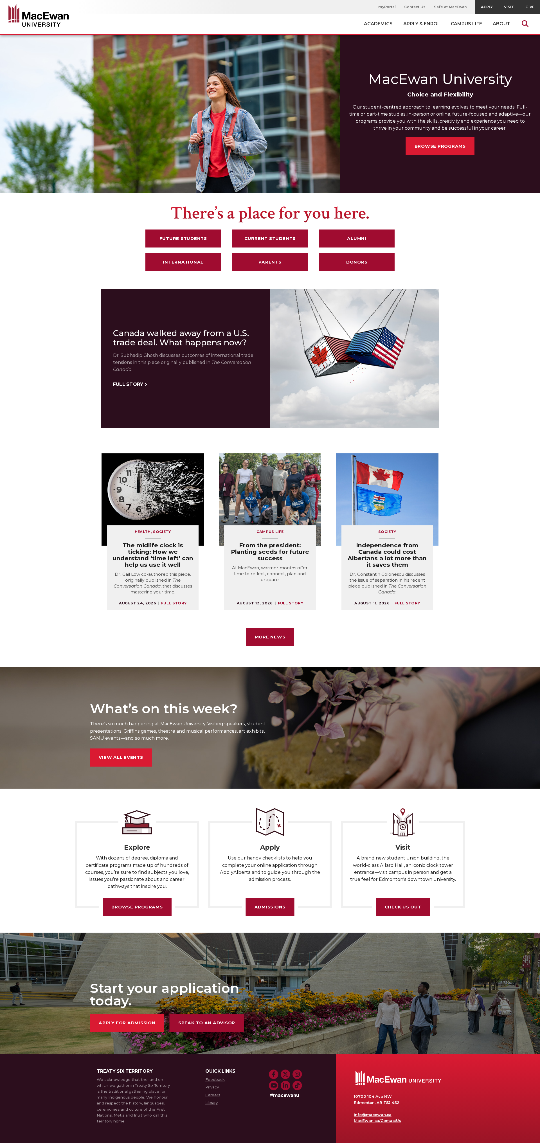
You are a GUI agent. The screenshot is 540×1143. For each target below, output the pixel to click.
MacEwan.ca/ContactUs (377, 1120)
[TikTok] (297, 1085)
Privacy (212, 1087)
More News (270, 637)
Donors (357, 262)
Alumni (356, 238)
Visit (509, 7)
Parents (269, 262)
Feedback (215, 1079)
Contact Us (415, 7)
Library (211, 1102)
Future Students (183, 238)
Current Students (270, 238)
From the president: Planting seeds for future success (270, 552)
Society (162, 532)
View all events (121, 757)
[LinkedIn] (285, 1085)
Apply (487, 7)
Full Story (128, 384)
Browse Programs (440, 146)
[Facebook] (274, 1074)
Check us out (403, 907)
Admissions (270, 907)
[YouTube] (274, 1085)
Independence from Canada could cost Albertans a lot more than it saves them (387, 555)
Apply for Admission (127, 1022)
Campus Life (270, 532)
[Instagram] (297, 1074)
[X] (285, 1074)
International (183, 262)
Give (529, 7)
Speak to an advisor (206, 1022)
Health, (144, 532)
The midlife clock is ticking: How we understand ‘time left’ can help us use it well (152, 555)
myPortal (387, 7)
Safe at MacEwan (450, 7)
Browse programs (137, 907)
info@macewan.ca (373, 1114)
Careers (212, 1095)
